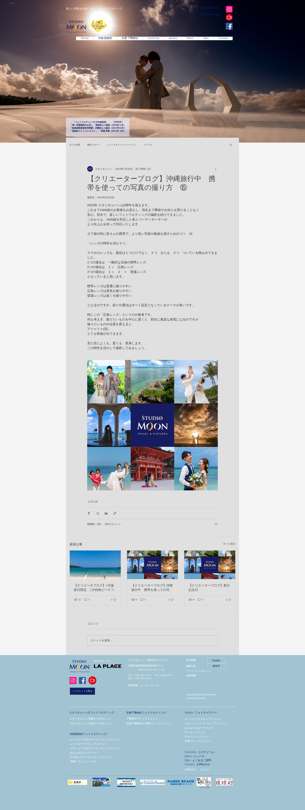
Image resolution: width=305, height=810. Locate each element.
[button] (188, 11)
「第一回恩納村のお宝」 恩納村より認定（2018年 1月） (97, 125)
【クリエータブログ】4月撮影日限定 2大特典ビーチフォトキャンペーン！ (94, 588)
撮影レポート (93, 144)
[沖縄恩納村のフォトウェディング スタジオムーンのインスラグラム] (229, 9)
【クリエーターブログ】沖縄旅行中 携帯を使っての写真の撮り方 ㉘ (152, 588)
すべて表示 (229, 543)
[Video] (229, 17)
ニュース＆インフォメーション (122, 144)
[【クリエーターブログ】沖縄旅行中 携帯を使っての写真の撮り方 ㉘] (152, 565)
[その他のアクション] (216, 169)
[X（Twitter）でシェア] (97, 513)
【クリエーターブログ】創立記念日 (209, 588)
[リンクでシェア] (114, 513)
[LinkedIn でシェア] (106, 513)
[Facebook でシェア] (89, 513)
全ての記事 (75, 144)
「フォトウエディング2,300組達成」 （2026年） (98, 122)
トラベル (148, 144)
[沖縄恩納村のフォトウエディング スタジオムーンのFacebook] (229, 26)
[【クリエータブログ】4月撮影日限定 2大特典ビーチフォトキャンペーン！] (95, 565)
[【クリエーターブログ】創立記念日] (209, 565)
